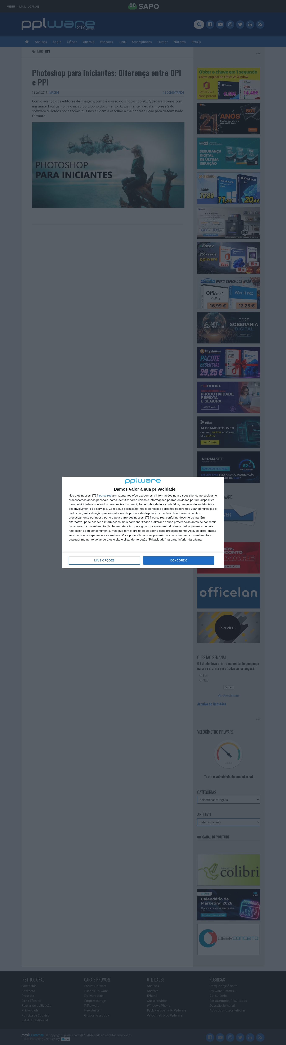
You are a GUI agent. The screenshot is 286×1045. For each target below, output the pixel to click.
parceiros (105, 495)
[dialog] (143, 522)
